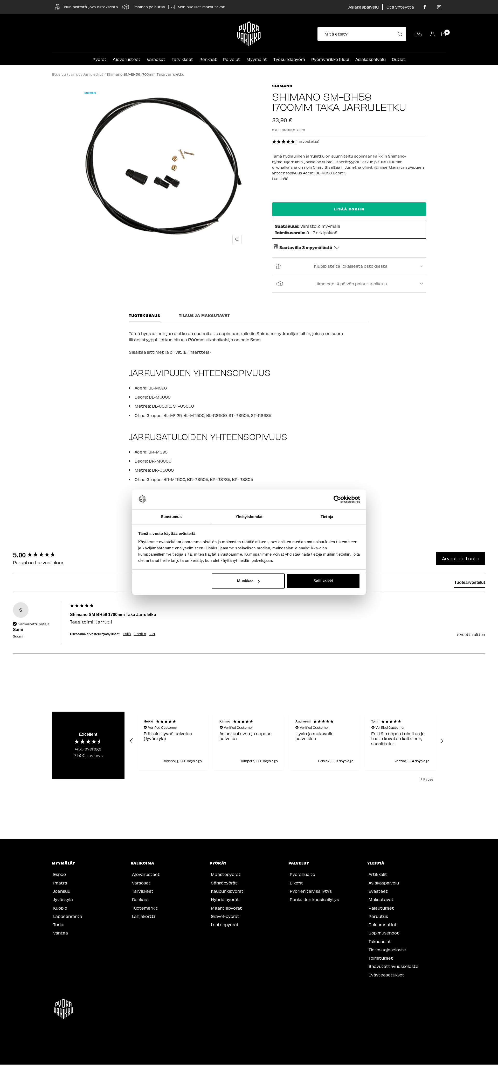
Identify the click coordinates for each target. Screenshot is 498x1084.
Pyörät (100, 59)
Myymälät (256, 59)
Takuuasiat (380, 941)
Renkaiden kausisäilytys (314, 899)
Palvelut (231, 59)
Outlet (398, 59)
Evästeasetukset (386, 974)
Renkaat (208, 59)
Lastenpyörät (225, 924)
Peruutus (378, 916)
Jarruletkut (93, 74)
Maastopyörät (226, 874)
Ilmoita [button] (140, 634)
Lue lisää (280, 178)
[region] (287, 740)
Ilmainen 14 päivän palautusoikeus (352, 283)
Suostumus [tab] (171, 516)
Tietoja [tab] (327, 516)
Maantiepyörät (226, 907)
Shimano (282, 85)
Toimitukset (381, 957)
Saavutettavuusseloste (393, 966)
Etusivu (59, 74)
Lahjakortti (143, 916)
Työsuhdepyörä (289, 59)
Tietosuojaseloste (387, 949)
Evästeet (378, 891)
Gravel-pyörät (225, 916)
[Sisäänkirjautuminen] (432, 34)
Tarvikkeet (182, 59)
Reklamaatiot (383, 924)
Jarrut (74, 74)
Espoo (59, 874)
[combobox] (363, 34)
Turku (58, 924)
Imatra (60, 882)
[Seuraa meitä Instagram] (439, 7)
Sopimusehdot (384, 932)
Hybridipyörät (225, 899)
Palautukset (381, 907)
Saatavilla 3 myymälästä (305, 247)
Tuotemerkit (145, 907)
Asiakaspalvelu (363, 6)
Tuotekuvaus (144, 315)
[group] (40, 555)
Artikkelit (378, 874)
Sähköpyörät (224, 882)
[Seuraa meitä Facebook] (425, 7)
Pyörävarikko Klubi (330, 59)
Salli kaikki (323, 581)
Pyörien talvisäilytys (311, 891)
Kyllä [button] (127, 634)
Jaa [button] (152, 634)
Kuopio (60, 907)
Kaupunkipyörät (227, 891)
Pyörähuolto (302, 874)
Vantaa (60, 932)
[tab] (469, 583)
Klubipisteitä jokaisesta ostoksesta (351, 266)
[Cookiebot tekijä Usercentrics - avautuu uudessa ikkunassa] (337, 499)
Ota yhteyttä (400, 6)
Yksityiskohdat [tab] (249, 516)
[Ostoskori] (443, 34)
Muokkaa (245, 581)
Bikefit (296, 882)
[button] (349, 142)
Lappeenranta (67, 916)
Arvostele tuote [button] (460, 558)
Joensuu (61, 891)
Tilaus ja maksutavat (204, 315)
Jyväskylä (63, 899)
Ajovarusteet (127, 59)
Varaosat (156, 59)
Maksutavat (381, 899)
